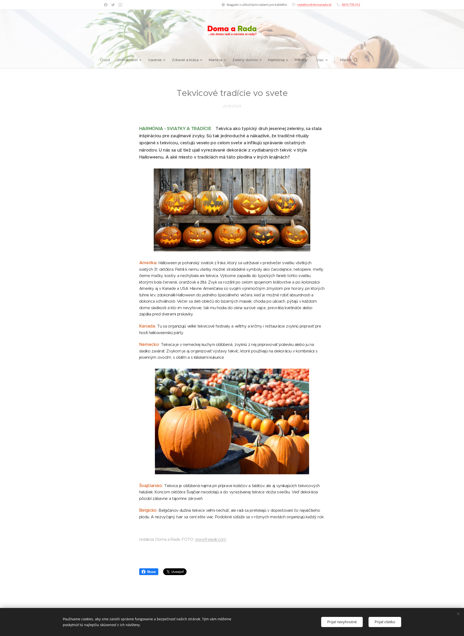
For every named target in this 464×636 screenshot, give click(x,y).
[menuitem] (107, 60)
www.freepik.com (210, 539)
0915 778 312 (351, 4)
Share (151, 572)
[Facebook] (106, 5)
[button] (349, 60)
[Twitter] (113, 5)
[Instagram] (120, 5)
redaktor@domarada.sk (314, 4)
